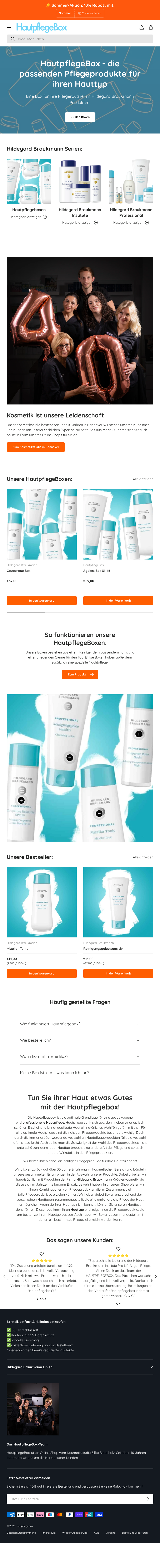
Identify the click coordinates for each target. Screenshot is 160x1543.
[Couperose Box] (42, 524)
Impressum (49, 1532)
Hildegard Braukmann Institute (80, 212)
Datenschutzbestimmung (21, 1532)
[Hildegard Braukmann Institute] (80, 181)
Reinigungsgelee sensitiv (103, 948)
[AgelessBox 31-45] (118, 524)
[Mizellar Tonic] (42, 902)
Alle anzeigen (143, 479)
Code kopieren (91, 13)
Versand (110, 1532)
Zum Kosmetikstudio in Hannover (35, 447)
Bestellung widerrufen (135, 1532)
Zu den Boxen (80, 117)
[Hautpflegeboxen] (29, 181)
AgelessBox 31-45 (96, 571)
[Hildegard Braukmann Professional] (131, 181)
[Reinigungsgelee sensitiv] (118, 902)
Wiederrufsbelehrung (74, 1532)
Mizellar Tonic (17, 948)
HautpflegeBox (24, 1526)
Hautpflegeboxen (29, 209)
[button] (150, 27)
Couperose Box (18, 571)
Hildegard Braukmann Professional (131, 212)
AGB (96, 1532)
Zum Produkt (77, 674)
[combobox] (80, 39)
